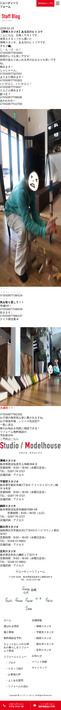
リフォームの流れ (18, 686)
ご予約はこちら (9, 438)
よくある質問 (15, 680)
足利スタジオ (43, 649)
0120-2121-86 (16, 705)
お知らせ (37, 655)
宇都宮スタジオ (45, 632)
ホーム (7, 620)
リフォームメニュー (15, 656)
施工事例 (9, 632)
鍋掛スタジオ (43, 638)
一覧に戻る (6, 424)
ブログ (12, 662)
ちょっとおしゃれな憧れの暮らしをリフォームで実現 (16, 647)
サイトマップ (39, 667)
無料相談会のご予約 (45, 3)
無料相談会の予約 (46, 705)
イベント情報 (39, 661)
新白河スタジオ (45, 643)
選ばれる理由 (11, 626)
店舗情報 (37, 620)
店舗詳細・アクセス (12, 474)
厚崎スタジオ (43, 626)
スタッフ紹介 (15, 668)
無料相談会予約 (12, 638)
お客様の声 (14, 674)
